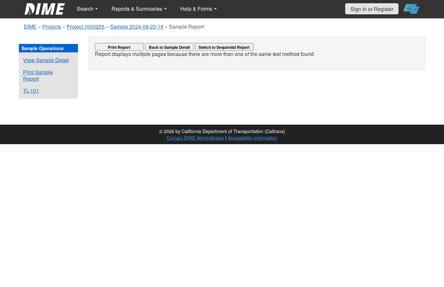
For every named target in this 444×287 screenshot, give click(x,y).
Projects (51, 26)
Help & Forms (197, 8)
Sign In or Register (371, 9)
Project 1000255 (86, 26)
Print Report (119, 47)
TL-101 (31, 90)
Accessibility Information (252, 137)
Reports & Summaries (137, 8)
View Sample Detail (46, 60)
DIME (30, 26)
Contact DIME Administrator (195, 137)
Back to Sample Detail (169, 47)
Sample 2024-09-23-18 (136, 26)
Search (86, 8)
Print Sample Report (38, 75)
